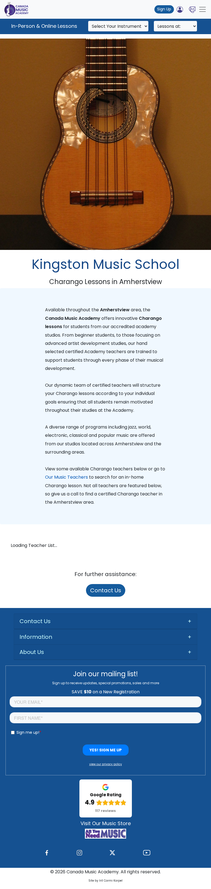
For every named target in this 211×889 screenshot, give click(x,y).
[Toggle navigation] (202, 9)
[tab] (105, 621)
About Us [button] (32, 652)
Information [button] (36, 637)
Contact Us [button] (35, 621)
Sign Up (164, 9)
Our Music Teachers (66, 477)
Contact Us (105, 590)
